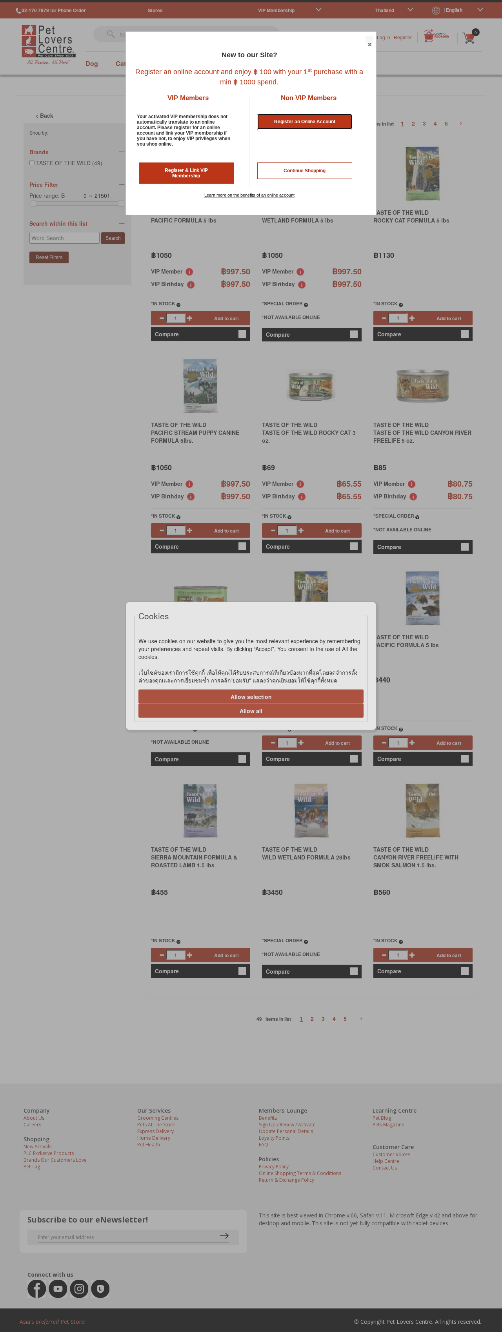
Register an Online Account (304, 121)
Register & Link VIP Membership (186, 173)
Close (369, 40)
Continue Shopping (305, 170)
